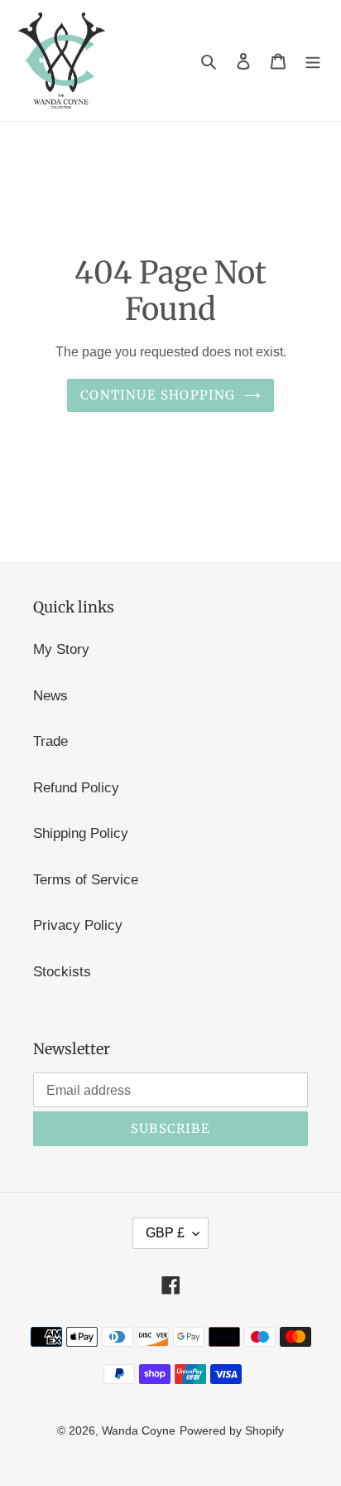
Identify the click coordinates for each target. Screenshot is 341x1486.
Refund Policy (76, 788)
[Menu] (312, 60)
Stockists (62, 972)
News (50, 696)
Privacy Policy (77, 925)
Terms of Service (85, 880)
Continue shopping (157, 395)
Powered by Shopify (232, 1430)
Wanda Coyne (138, 1430)
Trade (50, 741)
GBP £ (165, 1233)
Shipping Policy (80, 833)
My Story (61, 649)
